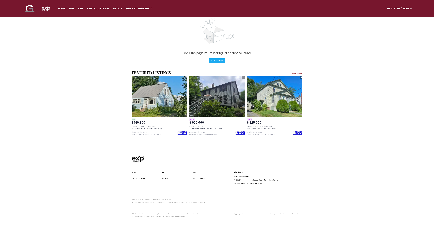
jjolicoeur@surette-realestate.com (265, 180)
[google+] (262, 188)
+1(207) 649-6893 (241, 180)
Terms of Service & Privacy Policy (143, 202)
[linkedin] (240, 188)
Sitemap (194, 202)
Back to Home (217, 60)
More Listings (297, 73)
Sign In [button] (407, 8)
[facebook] (235, 188)
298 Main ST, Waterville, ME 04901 (261, 128)
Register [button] (393, 8)
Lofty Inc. (143, 199)
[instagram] (253, 188)
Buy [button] (71, 8)
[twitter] (244, 188)
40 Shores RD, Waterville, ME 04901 (147, 128)
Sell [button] (81, 8)
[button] (29, 8)
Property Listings (184, 202)
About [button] (117, 8)
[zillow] (249, 188)
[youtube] (258, 188)
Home (62, 8)
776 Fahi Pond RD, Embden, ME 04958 (205, 128)
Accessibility (202, 202)
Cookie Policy (159, 202)
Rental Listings (98, 8)
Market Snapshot (139, 8)
